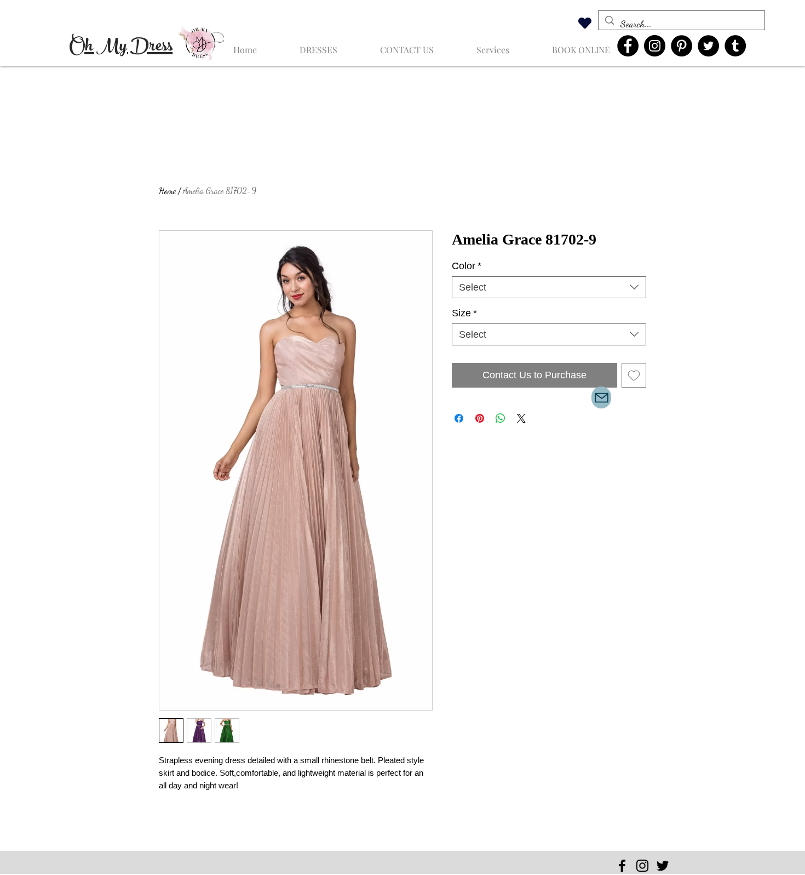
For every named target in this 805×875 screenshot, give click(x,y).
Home (167, 190)
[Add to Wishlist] (634, 375)
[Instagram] (654, 45)
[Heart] (585, 22)
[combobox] (549, 287)
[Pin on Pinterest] (479, 418)
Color (466, 265)
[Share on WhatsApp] (500, 418)
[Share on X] (521, 418)
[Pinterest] (681, 45)
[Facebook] (628, 45)
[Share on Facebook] (458, 418)
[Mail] (601, 397)
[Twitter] (708, 45)
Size (464, 313)
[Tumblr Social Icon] (735, 45)
